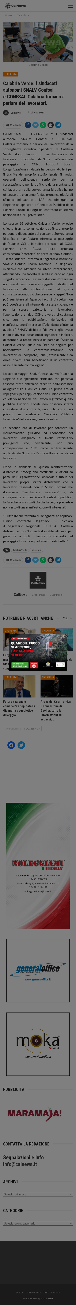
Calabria (10, 74)
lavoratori (36, 550)
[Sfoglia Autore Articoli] (38, 580)
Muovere (47, 1298)
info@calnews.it (20, 1164)
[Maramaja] (34, 1114)
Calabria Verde (20, 550)
